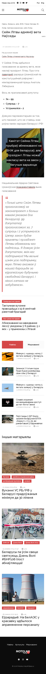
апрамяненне (8, 608)
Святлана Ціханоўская (15, 28)
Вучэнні (6, 477)
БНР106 (6, 543)
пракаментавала (25, 187)
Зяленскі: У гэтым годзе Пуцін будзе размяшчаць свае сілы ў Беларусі (28, 371)
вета (17, 24)
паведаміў (7, 74)
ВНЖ (22, 24)
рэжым (27, 481)
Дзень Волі (17, 543)
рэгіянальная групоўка (12, 481)
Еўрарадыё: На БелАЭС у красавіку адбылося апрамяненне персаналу (20, 621)
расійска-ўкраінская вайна (23, 477)
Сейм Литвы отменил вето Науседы (18, 56)
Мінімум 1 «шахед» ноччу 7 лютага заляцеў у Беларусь (29, 354)
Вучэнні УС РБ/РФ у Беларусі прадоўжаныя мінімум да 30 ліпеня (19, 494)
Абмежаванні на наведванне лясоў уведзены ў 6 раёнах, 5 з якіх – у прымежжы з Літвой (21, 326)
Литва (4, 28)
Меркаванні (33, 345)
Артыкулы (19, 645)
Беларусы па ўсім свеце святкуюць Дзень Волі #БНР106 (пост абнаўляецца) (20, 557)
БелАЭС (21, 608)
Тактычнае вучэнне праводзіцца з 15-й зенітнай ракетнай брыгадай (18, 308)
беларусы (11, 24)
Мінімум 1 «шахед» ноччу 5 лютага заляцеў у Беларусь (29, 386)
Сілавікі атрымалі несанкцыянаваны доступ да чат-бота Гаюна (28, 402)
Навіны (4, 24)
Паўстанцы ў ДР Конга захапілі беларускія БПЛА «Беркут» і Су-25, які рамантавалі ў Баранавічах (29, 420)
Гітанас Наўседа (30, 24)
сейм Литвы (28, 28)
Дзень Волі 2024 (32, 543)
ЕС (38, 24)
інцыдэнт (31, 608)
